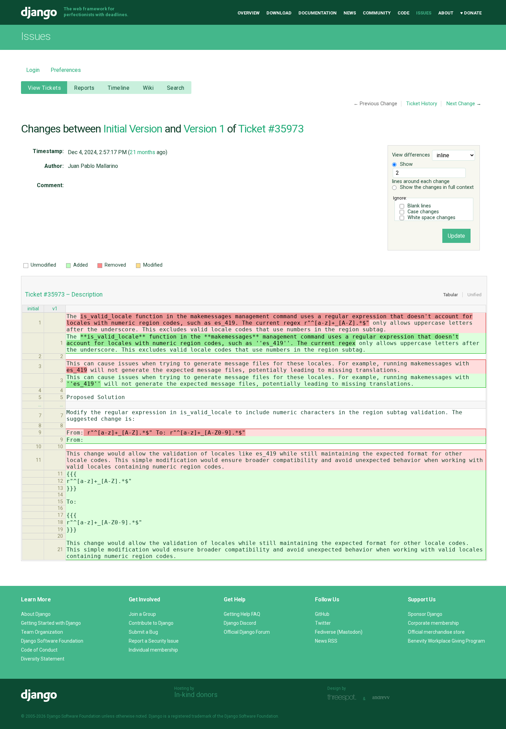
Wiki (148, 88)
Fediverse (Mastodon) (338, 632)
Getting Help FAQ (242, 614)
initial (33, 309)
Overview (249, 12)
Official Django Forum (247, 632)
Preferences (66, 70)
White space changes (431, 218)
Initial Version (132, 128)
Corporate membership (433, 623)
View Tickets (44, 88)
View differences (411, 155)
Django (39, 13)
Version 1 (204, 128)
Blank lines (419, 206)
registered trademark (191, 716)
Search (176, 88)
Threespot (343, 698)
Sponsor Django (425, 614)
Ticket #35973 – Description (64, 294)
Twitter (323, 623)
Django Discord (240, 623)
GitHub (322, 614)
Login (33, 70)
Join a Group (142, 614)
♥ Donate (471, 12)
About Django (36, 614)
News (350, 12)
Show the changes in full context (436, 187)
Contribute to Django (151, 623)
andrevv (388, 698)
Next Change (460, 104)
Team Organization (42, 632)
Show (406, 164)
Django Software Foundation (52, 641)
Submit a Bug (143, 632)
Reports (84, 88)
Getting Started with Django (51, 623)
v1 (54, 309)
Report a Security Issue (154, 641)
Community (377, 12)
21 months (142, 152)
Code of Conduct (39, 650)
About (445, 12)
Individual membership (153, 650)
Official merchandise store (436, 632)
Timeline (118, 88)
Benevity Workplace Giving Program (446, 641)
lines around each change (421, 181)
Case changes (423, 212)
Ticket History (421, 104)
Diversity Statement (42, 659)
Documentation (317, 12)
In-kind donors (196, 694)
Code (403, 12)
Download (279, 12)
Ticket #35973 (271, 128)
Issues (423, 12)
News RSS (326, 641)
